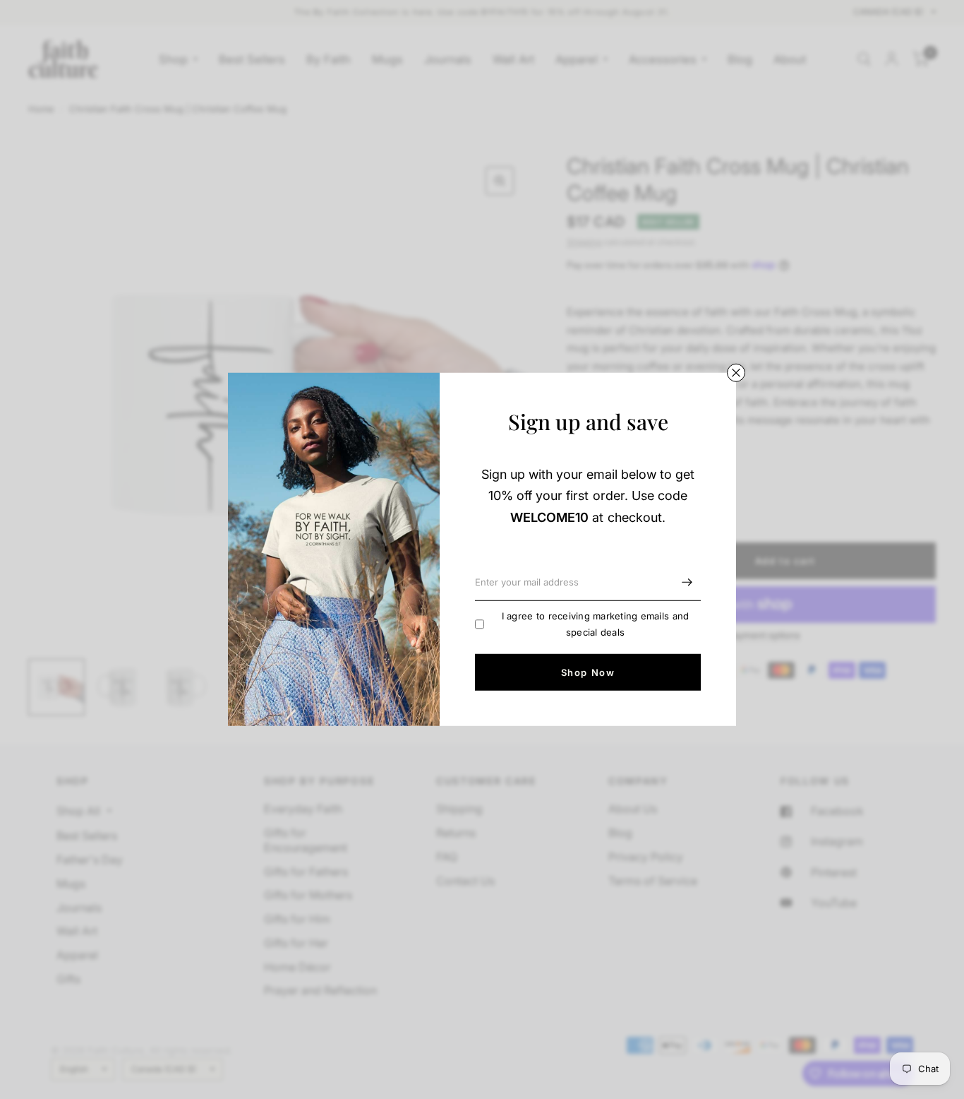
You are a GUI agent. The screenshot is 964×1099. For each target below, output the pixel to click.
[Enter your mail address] (687, 582)
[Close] (736, 373)
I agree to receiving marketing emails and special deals (595, 624)
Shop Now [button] (588, 672)
